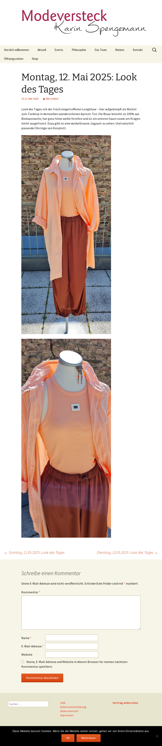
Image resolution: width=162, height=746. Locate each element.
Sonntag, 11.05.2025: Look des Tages (34, 552)
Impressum (66, 715)
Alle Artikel (52, 98)
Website (26, 654)
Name (26, 638)
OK (68, 737)
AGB (62, 703)
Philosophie (79, 50)
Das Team (101, 50)
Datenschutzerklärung (73, 707)
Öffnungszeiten (13, 59)
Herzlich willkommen (16, 50)
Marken (119, 50)
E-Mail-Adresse (32, 646)
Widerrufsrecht (69, 711)
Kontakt (138, 50)
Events (59, 50)
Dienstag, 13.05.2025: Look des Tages (127, 552)
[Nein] (157, 736)
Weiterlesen (88, 737)
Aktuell (42, 50)
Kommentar (30, 592)
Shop (35, 59)
